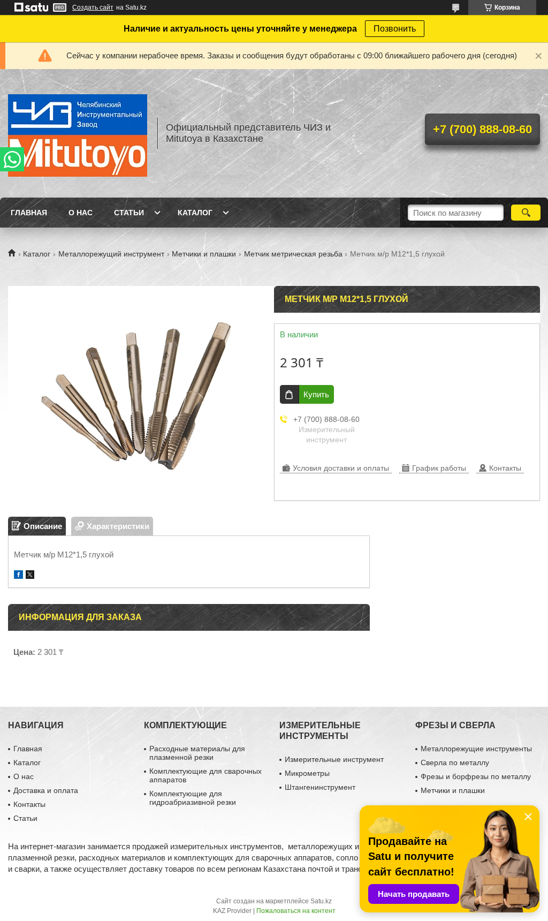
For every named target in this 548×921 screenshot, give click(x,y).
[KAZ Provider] (77, 133)
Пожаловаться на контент (296, 911)
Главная (29, 212)
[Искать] (526, 213)
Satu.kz (321, 901)
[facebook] (18, 575)
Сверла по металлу (455, 762)
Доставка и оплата (45, 790)
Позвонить (395, 28)
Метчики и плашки (204, 254)
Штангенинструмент (320, 787)
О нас (80, 212)
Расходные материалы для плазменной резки (197, 752)
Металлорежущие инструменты (476, 748)
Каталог (195, 212)
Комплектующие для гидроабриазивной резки (192, 797)
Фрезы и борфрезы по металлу (476, 776)
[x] (30, 575)
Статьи (129, 212)
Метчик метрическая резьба (293, 254)
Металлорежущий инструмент (111, 254)
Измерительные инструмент (334, 759)
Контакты (29, 804)
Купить (316, 394)
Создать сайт (92, 7)
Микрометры (307, 773)
